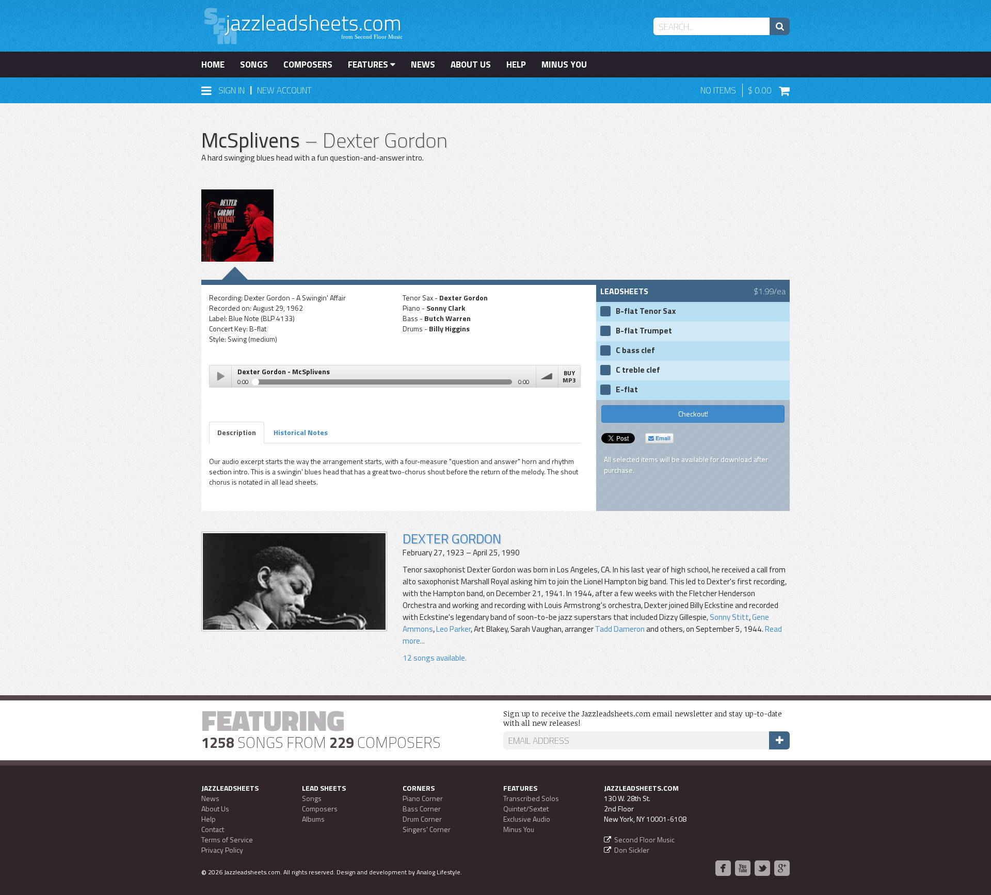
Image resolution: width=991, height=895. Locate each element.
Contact (212, 829)
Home (213, 64)
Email (662, 438)
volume (547, 376)
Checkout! (693, 413)
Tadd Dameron (620, 629)
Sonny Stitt (729, 617)
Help (516, 64)
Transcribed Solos (531, 798)
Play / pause (220, 376)
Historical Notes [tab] (301, 432)
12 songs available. (435, 658)
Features (369, 64)
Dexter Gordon (452, 539)
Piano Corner (423, 798)
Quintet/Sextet (526, 808)
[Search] (780, 26)
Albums (313, 818)
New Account (284, 90)
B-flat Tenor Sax (646, 311)
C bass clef (635, 350)
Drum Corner (422, 818)
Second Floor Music (644, 839)
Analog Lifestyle (438, 872)
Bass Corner (422, 808)
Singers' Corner (427, 829)
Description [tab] (236, 432)
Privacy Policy (222, 849)
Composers (307, 64)
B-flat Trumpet (644, 331)
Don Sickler (631, 849)
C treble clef (638, 370)
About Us (471, 64)
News (423, 64)
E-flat (627, 389)
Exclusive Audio (526, 818)
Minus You (564, 64)
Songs (254, 64)
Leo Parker (453, 629)
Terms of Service (227, 839)
